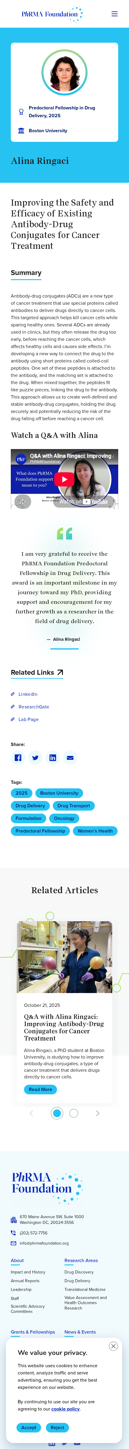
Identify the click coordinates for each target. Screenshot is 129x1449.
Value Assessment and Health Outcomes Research (85, 1303)
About (17, 1260)
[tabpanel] (64, 1012)
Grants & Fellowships (33, 1331)
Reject (57, 1427)
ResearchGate (34, 706)
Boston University (59, 793)
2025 (22, 793)
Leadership (21, 1289)
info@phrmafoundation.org (44, 1243)
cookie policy (65, 1408)
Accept (28, 1427)
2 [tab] (74, 1113)
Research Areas (81, 1260)
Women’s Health (95, 830)
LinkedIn (28, 694)
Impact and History (28, 1272)
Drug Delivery (30, 805)
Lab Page (29, 719)
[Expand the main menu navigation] (114, 13)
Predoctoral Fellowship (40, 830)
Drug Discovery (79, 1272)
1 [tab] (57, 1113)
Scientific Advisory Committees (28, 1309)
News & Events (80, 1331)
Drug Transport (74, 805)
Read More (40, 1089)
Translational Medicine (85, 1289)
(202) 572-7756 (33, 1233)
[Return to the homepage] (53, 14)
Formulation (28, 818)
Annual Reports (25, 1281)
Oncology (64, 818)
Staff (15, 1298)
